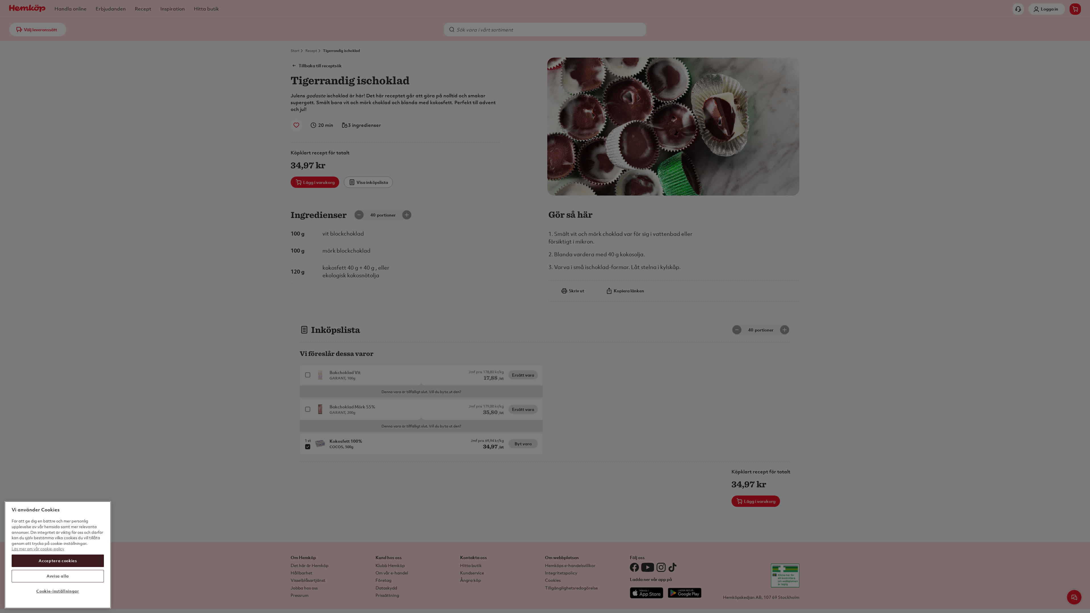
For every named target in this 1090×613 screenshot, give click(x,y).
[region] (58, 554)
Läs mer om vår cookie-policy (38, 548)
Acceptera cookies (58, 560)
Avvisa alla (58, 576)
